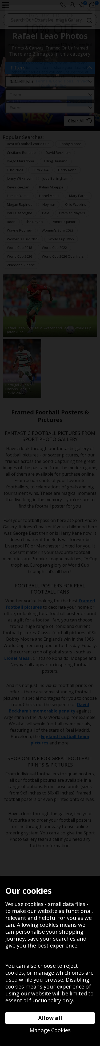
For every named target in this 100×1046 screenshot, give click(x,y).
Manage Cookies (50, 1030)
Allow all (50, 1018)
